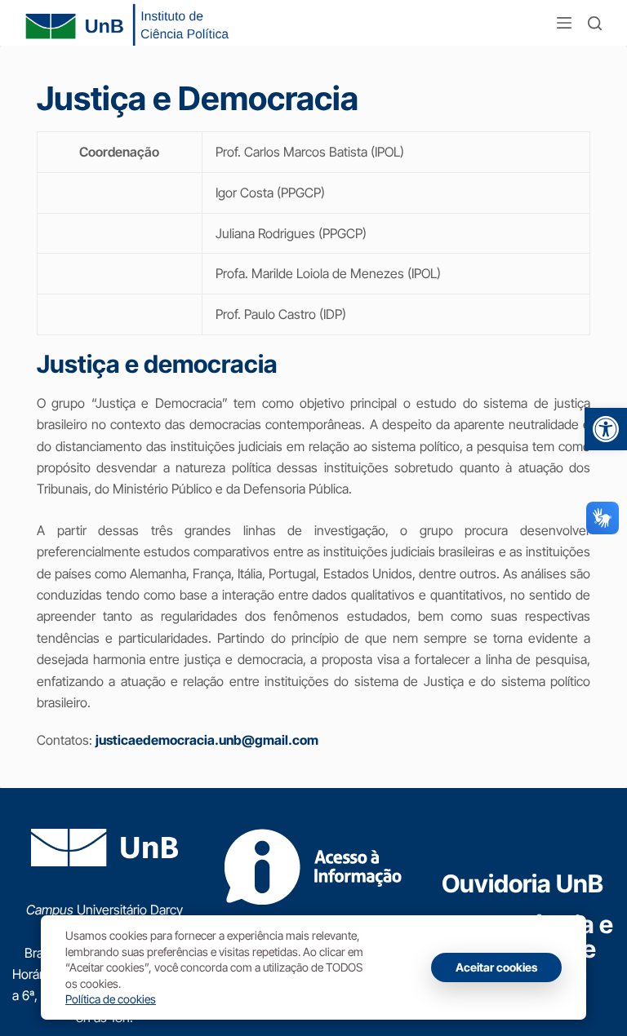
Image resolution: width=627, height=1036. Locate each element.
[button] (606, 429)
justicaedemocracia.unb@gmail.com (207, 740)
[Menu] (564, 22)
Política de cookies (110, 999)
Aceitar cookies (496, 967)
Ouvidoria (522, 883)
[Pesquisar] (595, 23)
